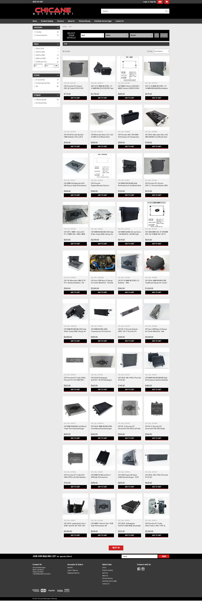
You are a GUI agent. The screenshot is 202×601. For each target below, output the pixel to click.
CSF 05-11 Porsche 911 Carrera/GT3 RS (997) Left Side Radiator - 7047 (129, 428)
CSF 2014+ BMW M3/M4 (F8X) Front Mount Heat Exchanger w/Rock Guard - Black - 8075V (101, 428)
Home (35, 21)
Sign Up (153, 2)
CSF (70, 26)
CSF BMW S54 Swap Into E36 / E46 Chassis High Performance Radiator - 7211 (75, 185)
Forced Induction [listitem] (41, 35)
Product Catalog (47, 21)
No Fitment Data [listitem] (41, 103)
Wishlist (70, 567)
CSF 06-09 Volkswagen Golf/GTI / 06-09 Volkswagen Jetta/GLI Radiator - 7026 (101, 380)
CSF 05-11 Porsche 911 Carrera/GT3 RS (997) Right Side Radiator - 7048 (155, 428)
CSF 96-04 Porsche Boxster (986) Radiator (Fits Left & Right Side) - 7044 (73, 137)
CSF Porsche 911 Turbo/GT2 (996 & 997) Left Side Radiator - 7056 (75, 477)
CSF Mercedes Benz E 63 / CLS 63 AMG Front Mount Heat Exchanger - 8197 (102, 137)
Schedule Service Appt (103, 21)
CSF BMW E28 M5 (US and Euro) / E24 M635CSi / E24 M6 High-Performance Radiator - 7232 (129, 234)
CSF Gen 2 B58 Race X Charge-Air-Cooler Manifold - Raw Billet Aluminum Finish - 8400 (156, 331)
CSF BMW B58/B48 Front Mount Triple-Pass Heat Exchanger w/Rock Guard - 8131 (75, 428)
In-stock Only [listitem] (40, 80)
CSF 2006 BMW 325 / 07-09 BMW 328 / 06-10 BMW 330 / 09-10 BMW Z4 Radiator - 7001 (156, 234)
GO (56, 66)
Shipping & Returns (73, 573)
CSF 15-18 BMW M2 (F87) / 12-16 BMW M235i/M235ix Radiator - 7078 (156, 88)
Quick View (75, 80)
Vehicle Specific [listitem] (41, 100)
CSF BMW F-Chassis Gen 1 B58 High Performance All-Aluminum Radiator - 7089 (102, 526)
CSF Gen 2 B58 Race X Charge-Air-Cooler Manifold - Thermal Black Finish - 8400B (102, 283)
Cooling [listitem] (38, 32)
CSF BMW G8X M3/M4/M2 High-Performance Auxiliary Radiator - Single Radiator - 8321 (156, 380)
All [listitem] (37, 86)
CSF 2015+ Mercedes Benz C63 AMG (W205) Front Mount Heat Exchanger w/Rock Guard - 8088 (156, 137)
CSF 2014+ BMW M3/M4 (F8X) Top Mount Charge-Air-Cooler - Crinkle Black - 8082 (156, 283)
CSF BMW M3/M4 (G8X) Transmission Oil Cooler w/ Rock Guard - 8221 (101, 331)
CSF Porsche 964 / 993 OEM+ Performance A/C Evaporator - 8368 (129, 137)
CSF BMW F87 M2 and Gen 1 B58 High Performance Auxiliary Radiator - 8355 (101, 477)
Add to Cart (75, 98)
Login (145, 2)
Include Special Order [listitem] (43, 83)
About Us (71, 21)
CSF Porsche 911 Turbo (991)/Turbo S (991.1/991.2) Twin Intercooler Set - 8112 (155, 526)
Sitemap (54, 598)
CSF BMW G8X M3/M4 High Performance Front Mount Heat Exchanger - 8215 (129, 185)
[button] (160, 2)
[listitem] (46, 48)
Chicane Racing (84, 21)
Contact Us (120, 21)
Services (60, 21)
